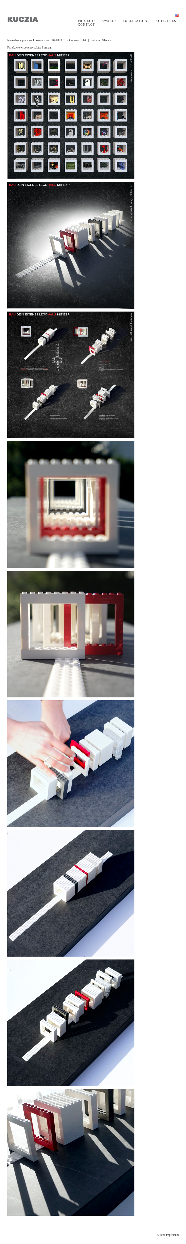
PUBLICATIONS (136, 21)
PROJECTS (87, 21)
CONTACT (86, 24)
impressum (172, 1235)
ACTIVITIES (165, 21)
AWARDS (109, 21)
